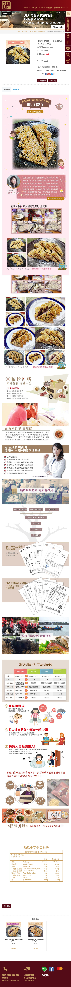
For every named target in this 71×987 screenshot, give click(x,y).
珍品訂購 (24, 31)
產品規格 (7, 89)
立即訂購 (53, 81)
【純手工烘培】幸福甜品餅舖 (37, 31)
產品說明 (16, 89)
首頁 (19, 31)
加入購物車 (42, 81)
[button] (27, 7)
